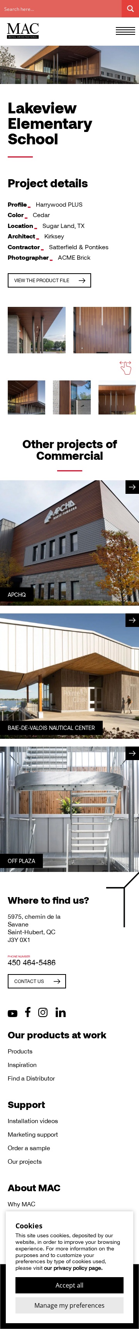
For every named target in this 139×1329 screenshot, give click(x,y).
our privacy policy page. (73, 1268)
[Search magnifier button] (130, 8)
